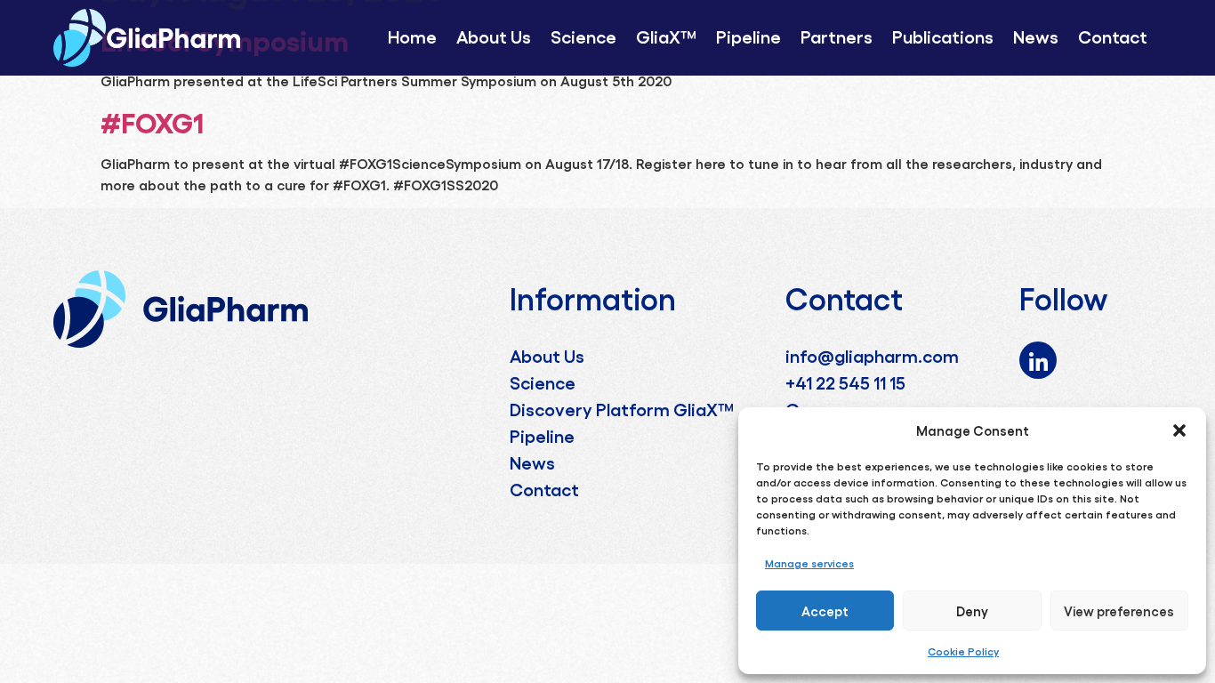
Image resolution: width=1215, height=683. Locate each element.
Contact (1112, 35)
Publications (943, 35)
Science (583, 35)
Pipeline (748, 35)
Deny (972, 611)
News (1035, 35)
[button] (1179, 430)
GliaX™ (666, 35)
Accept (825, 611)
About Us (493, 35)
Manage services (809, 563)
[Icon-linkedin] (1038, 360)
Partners (837, 35)
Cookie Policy (963, 651)
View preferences (1119, 611)
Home (412, 35)
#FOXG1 (152, 121)
